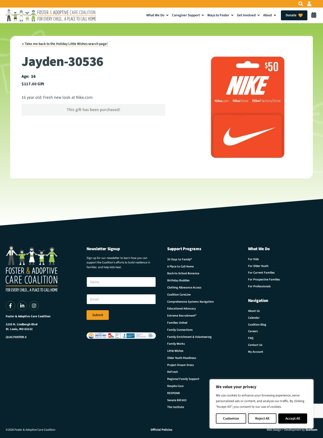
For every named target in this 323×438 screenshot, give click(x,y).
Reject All (262, 418)
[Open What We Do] (167, 15)
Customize (231, 418)
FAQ (250, 338)
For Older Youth (258, 266)
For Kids (253, 259)
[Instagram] (34, 305)
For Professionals (259, 286)
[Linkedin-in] (22, 305)
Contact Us (255, 345)
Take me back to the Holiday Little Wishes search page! (65, 43)
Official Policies (161, 430)
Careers (253, 331)
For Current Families (261, 273)
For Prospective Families (264, 279)
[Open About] (275, 15)
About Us (254, 311)
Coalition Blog (257, 324)
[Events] (314, 15)
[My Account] (309, 3)
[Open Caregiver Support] (203, 15)
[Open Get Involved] (258, 15)
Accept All (292, 418)
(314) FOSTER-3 (16, 337)
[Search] (300, 3)
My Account (255, 352)
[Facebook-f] (10, 305)
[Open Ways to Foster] (232, 15)
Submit (97, 315)
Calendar (254, 318)
